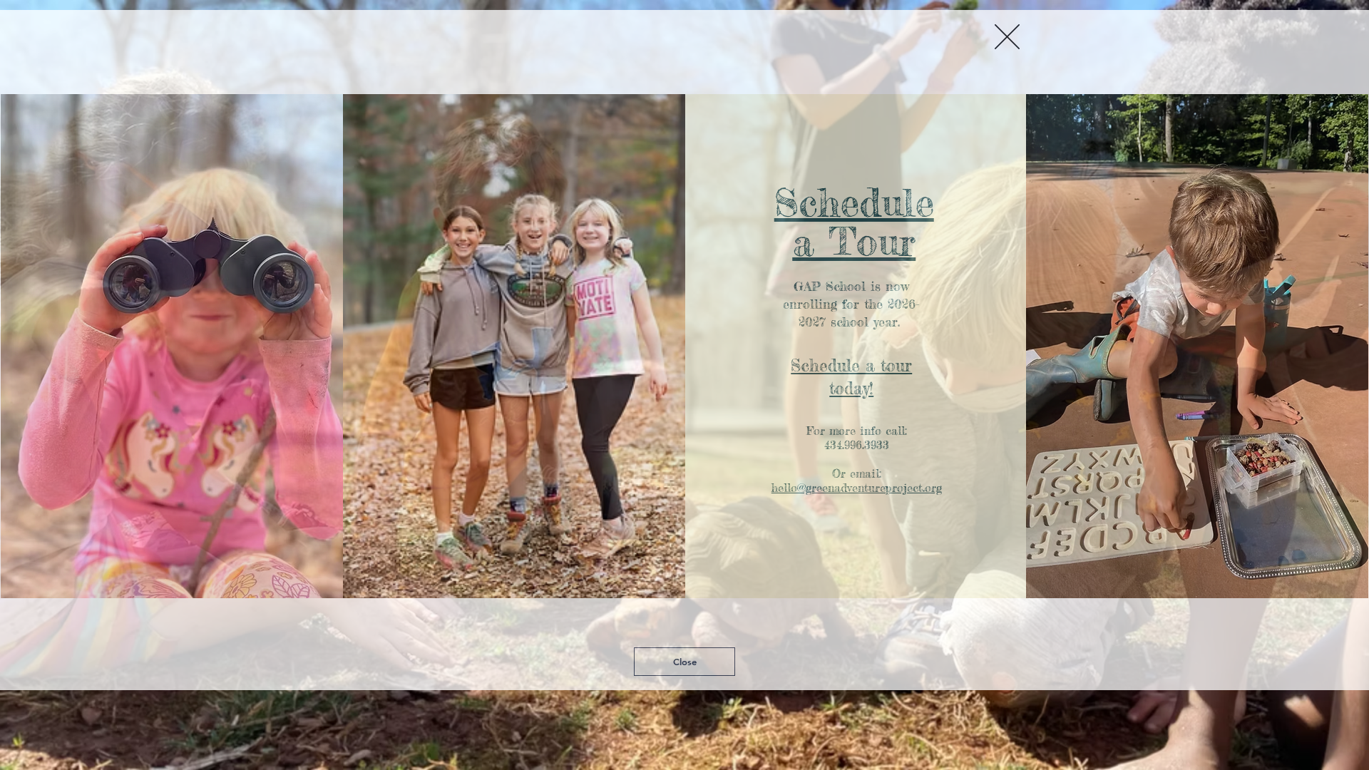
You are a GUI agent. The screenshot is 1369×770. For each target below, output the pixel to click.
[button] (1007, 26)
